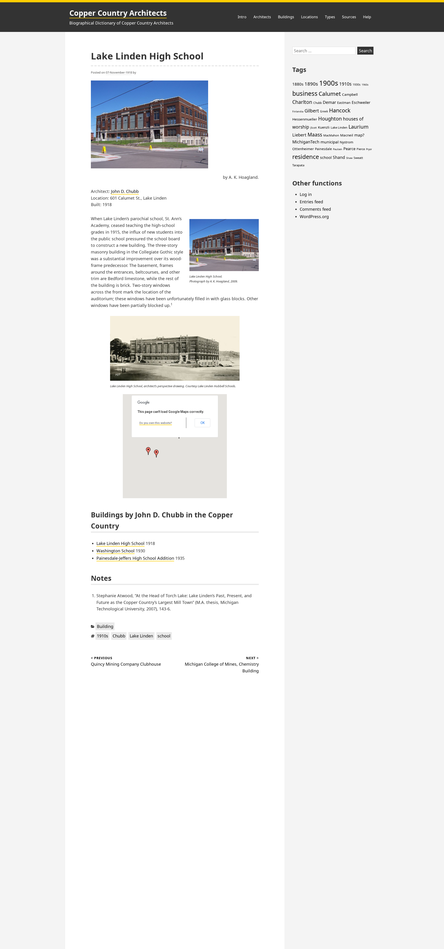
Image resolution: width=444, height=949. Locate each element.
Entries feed (311, 201)
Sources (349, 16)
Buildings (286, 16)
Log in (306, 194)
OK (202, 423)
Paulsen (337, 149)
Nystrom (346, 142)
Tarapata (298, 165)
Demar (329, 102)
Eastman (344, 102)
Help (367, 16)
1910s (102, 636)
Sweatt (358, 158)
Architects (262, 16)
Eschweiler (361, 102)
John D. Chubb (125, 191)
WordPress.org (314, 216)
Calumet (330, 93)
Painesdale (323, 149)
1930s (357, 85)
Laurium (358, 126)
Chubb (119, 636)
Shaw (349, 158)
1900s (328, 83)
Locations (309, 16)
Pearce (349, 148)
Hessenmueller (304, 119)
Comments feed (315, 209)
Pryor (369, 149)
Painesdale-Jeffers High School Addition (135, 558)
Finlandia (297, 111)
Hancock (339, 110)
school (163, 636)
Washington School (115, 550)
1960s (365, 84)
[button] (156, 453)
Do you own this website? (155, 423)
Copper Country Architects (118, 13)
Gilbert (312, 111)
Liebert (299, 135)
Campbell (350, 94)
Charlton (302, 102)
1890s (311, 83)
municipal (330, 142)
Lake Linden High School (120, 543)
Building (105, 626)
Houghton (330, 118)
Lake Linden (141, 636)
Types (330, 16)
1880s (297, 84)
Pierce (361, 149)
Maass (315, 134)
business (305, 93)
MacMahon (331, 135)
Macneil (346, 135)
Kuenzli (324, 127)
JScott (313, 127)
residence (305, 157)
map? (359, 135)
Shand (339, 157)
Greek (324, 111)
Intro (242, 16)
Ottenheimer (303, 148)
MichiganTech (305, 142)
